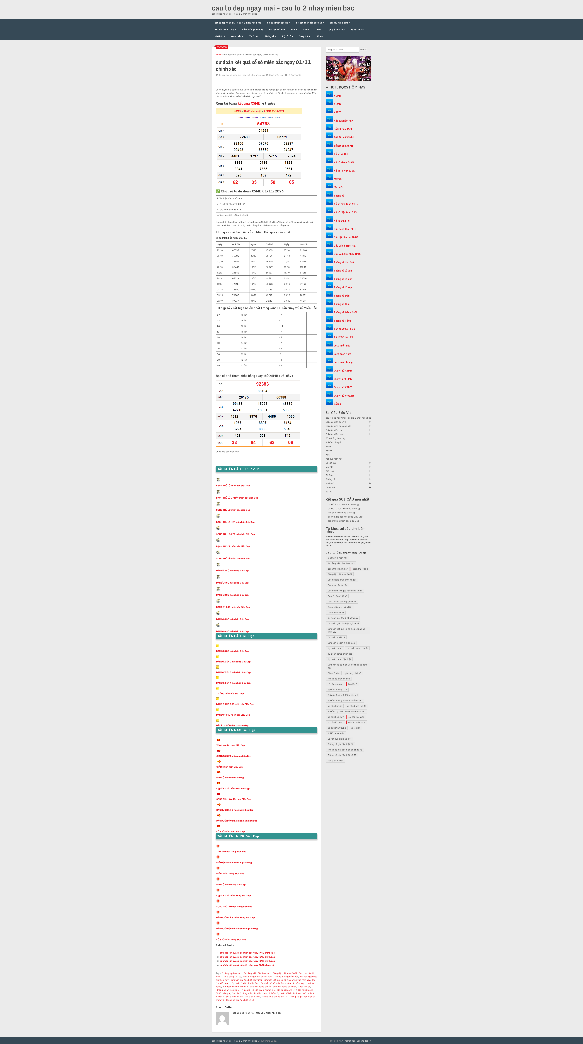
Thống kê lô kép (343, 287)
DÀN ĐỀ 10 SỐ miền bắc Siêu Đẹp (233, 607)
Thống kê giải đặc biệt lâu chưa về (345, 749)
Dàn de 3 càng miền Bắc (286, 976)
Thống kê (269, 36)
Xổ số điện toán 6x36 (346, 204)
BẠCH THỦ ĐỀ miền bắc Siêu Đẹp (233, 546)
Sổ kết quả (356, 29)
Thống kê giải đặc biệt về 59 (240, 1000)
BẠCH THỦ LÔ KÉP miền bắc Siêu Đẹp (235, 522)
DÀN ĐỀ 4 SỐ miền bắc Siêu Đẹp (232, 570)
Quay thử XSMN (343, 379)
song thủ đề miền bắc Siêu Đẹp (343, 520)
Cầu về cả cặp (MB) (345, 246)
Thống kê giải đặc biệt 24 (275, 996)
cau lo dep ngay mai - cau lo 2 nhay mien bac (243, 75)
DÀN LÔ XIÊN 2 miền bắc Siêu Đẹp (233, 661)
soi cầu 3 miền (335, 706)
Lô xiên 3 (245, 990)
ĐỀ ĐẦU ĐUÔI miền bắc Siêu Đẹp (232, 725)
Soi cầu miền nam (339, 22)
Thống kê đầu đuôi (344, 262)
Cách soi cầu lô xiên (337, 585)
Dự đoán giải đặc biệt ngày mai (246, 980)
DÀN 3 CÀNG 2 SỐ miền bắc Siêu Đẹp (235, 704)
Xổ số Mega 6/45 (344, 162)
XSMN (306, 29)
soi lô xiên (355, 728)
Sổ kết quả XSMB (343, 129)
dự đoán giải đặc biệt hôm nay (343, 618)
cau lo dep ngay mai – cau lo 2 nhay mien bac (283, 7)
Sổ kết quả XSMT (343, 146)
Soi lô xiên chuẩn (234, 996)
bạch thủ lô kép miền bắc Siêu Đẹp (345, 516)
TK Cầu (253, 36)
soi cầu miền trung (337, 728)
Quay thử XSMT (343, 387)
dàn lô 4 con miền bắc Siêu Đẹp (344, 504)
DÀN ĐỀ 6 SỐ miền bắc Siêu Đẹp (232, 582)
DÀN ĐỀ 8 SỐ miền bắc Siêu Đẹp (232, 595)
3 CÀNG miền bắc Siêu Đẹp (230, 693)
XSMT (318, 29)
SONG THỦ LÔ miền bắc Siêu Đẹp (233, 510)
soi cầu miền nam (356, 722)
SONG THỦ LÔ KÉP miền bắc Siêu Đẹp (235, 534)
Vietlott (219, 36)
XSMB (294, 29)
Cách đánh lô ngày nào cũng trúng (345, 590)
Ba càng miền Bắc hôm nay (257, 973)
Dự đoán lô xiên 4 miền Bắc (245, 983)
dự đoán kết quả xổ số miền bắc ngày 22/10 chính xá (247, 965)
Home (219, 54)
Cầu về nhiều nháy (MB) (347, 254)
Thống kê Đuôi (342, 304)
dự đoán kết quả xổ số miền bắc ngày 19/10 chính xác (247, 961)
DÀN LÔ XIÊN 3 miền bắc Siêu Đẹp (233, 672)
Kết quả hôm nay (336, 29)
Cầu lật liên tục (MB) (346, 237)
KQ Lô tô (286, 36)
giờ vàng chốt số (353, 673)
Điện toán (236, 36)
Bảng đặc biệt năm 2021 (285, 973)
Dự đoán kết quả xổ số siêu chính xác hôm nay (287, 980)
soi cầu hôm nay (336, 717)
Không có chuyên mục (227, 990)
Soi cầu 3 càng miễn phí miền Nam (249, 993)
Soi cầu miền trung (224, 29)
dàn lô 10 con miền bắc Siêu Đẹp (344, 508)
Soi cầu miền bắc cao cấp (309, 22)
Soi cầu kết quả (277, 29)
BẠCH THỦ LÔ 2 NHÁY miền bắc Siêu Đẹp (237, 497)
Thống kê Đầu (341, 296)
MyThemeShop (347, 1040)
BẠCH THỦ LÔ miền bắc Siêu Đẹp (233, 485)
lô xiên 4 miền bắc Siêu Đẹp (342, 512)
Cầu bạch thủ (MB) (345, 229)
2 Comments (295, 75)
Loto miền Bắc (342, 346)
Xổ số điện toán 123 (345, 212)
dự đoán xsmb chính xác (235, 986)
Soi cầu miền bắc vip (277, 22)
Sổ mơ (319, 36)
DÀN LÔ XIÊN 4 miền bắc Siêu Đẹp (233, 683)
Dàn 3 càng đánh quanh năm (257, 976)
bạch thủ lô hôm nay (338, 568)
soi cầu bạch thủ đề (356, 706)
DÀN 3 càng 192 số (231, 976)
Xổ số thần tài (341, 221)
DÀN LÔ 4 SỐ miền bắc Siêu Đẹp (232, 619)
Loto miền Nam (342, 354)
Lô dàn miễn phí (335, 684)
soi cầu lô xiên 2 (335, 722)
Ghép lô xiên (304, 986)
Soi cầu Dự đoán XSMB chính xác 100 (287, 993)
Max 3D (338, 179)
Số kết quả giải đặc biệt (263, 990)
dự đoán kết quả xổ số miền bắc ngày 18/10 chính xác (247, 957)
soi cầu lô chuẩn (356, 717)
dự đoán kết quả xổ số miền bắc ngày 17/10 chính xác (247, 952)
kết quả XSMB (249, 103)
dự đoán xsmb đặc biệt (284, 986)
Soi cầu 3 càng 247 (286, 990)
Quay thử (304, 36)
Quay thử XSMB (343, 371)
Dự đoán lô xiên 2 (336, 637)
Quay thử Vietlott (344, 396)
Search (363, 49)
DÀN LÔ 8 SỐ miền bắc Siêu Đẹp (232, 651)
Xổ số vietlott (341, 154)
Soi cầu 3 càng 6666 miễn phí (343, 695)
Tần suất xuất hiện (344, 329)
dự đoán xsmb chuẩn (260, 986)
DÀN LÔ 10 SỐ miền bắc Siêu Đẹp (233, 714)
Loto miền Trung (343, 362)
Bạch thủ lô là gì (360, 568)
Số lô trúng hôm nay (252, 29)
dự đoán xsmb (335, 648)
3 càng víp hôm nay (232, 973)
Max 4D (338, 187)
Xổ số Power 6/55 (344, 171)
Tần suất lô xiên (252, 996)
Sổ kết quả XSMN (344, 137)
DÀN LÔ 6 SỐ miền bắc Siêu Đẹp (232, 631)
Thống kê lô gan (343, 271)
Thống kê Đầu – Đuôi (345, 312)
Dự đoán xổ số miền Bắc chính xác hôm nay (282, 983)
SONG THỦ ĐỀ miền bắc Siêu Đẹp (233, 558)
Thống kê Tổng (342, 321)
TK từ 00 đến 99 (343, 337)
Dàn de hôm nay (336, 612)
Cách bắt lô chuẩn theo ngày (342, 579)
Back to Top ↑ (364, 1040)
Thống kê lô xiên (343, 279)
